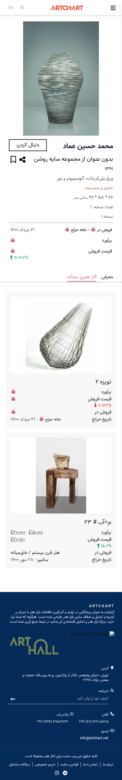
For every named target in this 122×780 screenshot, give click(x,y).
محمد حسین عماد (88, 146)
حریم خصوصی (45, 764)
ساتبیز (42, 560)
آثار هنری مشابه (82, 277)
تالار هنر (49, 756)
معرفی (107, 277)
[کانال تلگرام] (65, 772)
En (11, 7)
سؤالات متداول (19, 764)
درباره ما (108, 764)
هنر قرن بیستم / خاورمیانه (35, 553)
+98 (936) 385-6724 (52, 721)
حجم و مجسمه (99, 188)
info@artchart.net (94, 738)
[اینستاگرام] (57, 772)
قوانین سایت (69, 764)
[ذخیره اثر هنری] (13, 160)
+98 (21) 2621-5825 (93, 721)
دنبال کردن (28, 145)
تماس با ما (90, 764)
